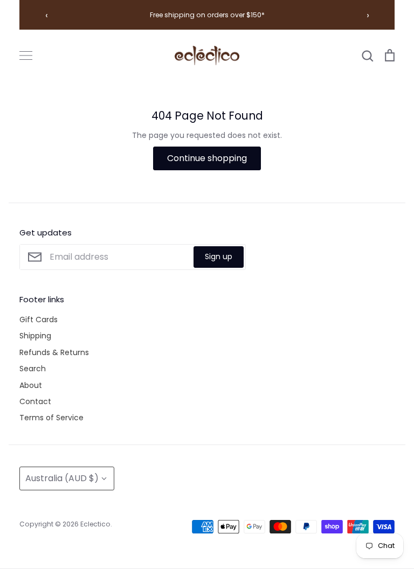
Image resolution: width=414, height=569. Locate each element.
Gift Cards (38, 319)
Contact (35, 401)
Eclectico (95, 524)
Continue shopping (207, 158)
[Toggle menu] (26, 55)
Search (32, 368)
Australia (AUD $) (62, 478)
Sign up (218, 256)
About (30, 385)
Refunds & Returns (54, 352)
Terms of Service (51, 417)
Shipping (35, 335)
